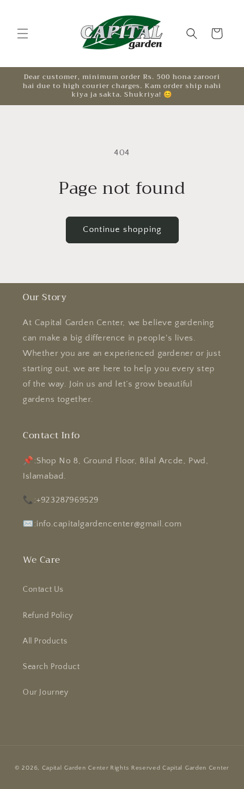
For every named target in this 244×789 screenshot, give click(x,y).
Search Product (51, 666)
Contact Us (43, 589)
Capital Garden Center (75, 768)
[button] (22, 33)
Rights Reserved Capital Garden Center (169, 768)
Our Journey (46, 692)
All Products (45, 641)
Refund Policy (48, 615)
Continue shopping (122, 229)
